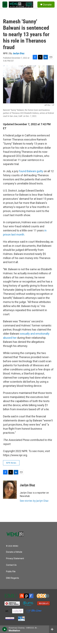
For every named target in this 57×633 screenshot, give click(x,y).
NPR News (11, 463)
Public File (11, 571)
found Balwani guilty (31, 171)
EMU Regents (12, 578)
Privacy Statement (15, 558)
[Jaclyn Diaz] (10, 490)
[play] (5, 629)
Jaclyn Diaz (18, 53)
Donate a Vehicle (14, 552)
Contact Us (11, 565)
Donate (47, 4)
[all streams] (53, 629)
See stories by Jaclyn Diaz (34, 500)
